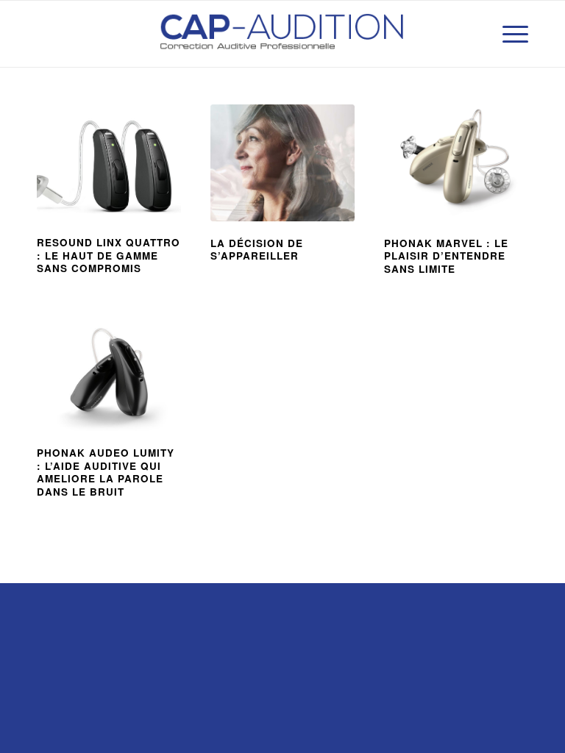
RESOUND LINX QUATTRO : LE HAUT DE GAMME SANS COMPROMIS (108, 255)
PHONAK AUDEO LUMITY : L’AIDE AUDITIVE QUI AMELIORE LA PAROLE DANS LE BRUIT (105, 472)
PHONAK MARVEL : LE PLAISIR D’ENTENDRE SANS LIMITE (446, 256)
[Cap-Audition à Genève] (282, 34)
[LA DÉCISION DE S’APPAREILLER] (282, 162)
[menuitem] (508, 34)
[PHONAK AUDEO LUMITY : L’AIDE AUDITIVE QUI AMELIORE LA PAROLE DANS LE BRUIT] (109, 377)
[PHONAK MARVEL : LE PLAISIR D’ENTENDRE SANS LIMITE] (456, 162)
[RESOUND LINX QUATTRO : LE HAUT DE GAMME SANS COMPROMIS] (109, 162)
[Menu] (508, 34)
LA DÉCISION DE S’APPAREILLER (256, 249)
